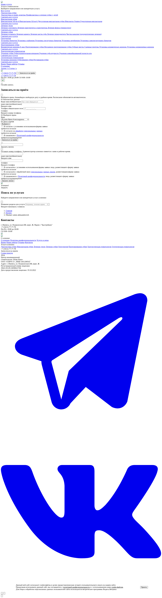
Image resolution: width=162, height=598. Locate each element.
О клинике (5, 240)
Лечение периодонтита (56, 34)
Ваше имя (11, 102)
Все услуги (5, 11)
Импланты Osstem (72, 21)
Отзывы (21, 64)
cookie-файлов (117, 587)
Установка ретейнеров (71, 41)
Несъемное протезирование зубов (58, 47)
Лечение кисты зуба (38, 34)
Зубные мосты (78, 47)
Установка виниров (9, 60)
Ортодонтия (6, 38)
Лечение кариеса (23, 34)
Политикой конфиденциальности (30, 135)
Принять (144, 587)
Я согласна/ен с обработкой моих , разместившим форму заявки (41, 172)
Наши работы (11, 64)
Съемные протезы (91, 47)
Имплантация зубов (9, 19)
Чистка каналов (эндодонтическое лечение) (84, 34)
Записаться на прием (9, 251)
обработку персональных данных (28, 131)
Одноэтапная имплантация (91, 21)
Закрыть (4, 188)
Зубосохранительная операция (26, 53)
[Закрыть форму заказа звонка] (2, 149)
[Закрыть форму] (2, 95)
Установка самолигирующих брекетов (95, 41)
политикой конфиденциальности (76, 587)
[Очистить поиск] (49, 204)
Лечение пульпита (8, 34)
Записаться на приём (27, 73)
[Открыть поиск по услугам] (17, 73)
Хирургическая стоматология (13, 51)
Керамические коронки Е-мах (13, 47)
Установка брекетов (9, 41)
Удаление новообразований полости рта (75, 53)
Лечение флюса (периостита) (59, 28)
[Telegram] (81, 431)
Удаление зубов (7, 53)
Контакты (29, 242)
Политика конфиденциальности (23, 240)
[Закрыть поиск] (2, 202)
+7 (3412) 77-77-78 (8, 73)
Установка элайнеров (26, 41)
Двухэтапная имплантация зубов (51, 21)
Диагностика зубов (8, 13)
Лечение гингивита (9, 28)
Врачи (3, 64)
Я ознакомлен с (24, 135)
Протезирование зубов (10, 45)
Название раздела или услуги (13, 204)
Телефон (12, 108)
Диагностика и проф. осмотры (13, 15)
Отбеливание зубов (25, 60)
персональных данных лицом (43, 172)
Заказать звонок (8, 181)
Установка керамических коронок (113, 47)
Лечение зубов (7, 32)
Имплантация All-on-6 (28, 21)
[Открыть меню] (3, 80)
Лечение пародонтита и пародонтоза (32, 28)
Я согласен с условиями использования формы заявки (26, 126)
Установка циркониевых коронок (140, 47)
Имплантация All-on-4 (10, 21)
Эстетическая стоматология (12, 58)
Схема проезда (7, 253)
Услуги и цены (43, 240)
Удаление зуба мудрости (49, 53)
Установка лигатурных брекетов (48, 41)
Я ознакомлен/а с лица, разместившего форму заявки (39, 176)
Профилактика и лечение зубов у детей (42, 15)
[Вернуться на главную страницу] (2, 2)
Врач (3, 117)
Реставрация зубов (41, 60)
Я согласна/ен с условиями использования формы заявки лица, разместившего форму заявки (41, 167)
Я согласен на (23, 131)
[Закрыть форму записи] (2, 83)
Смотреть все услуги (9, 17)
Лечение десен (7, 26)
